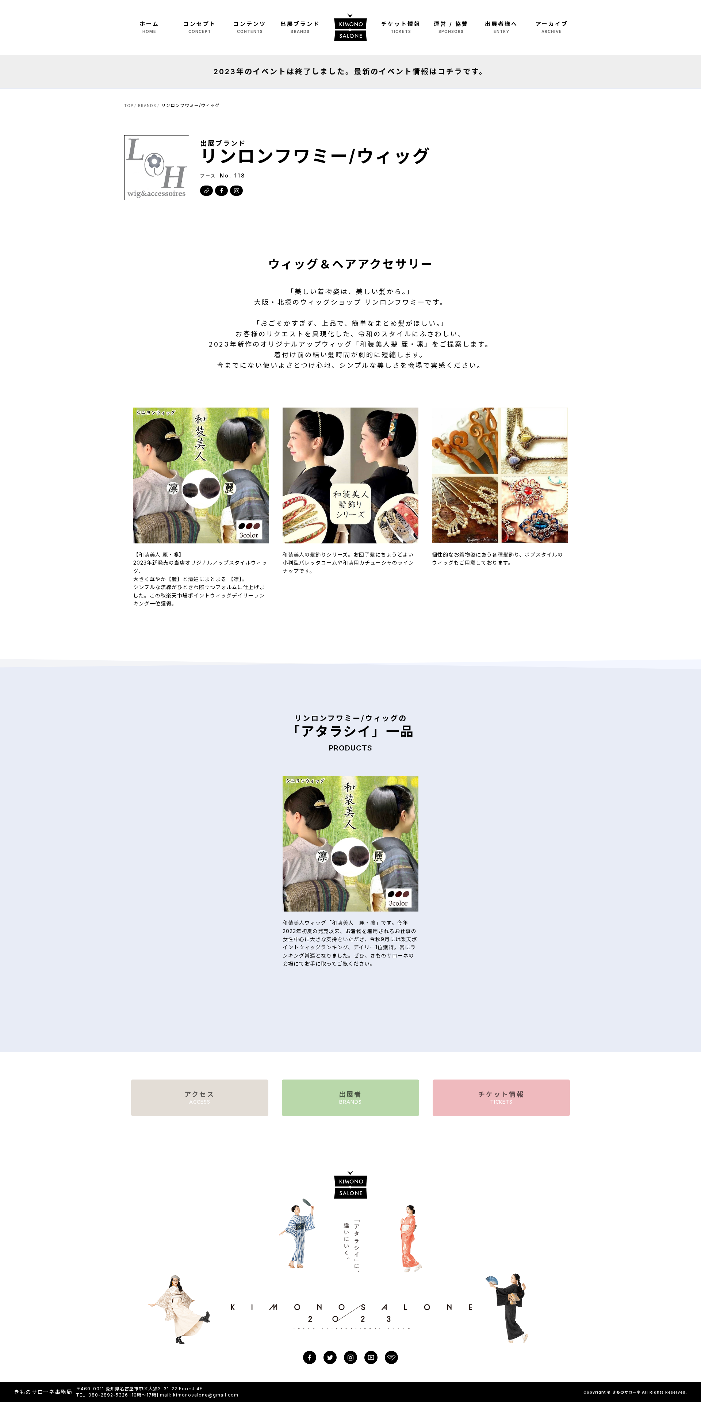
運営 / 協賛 (451, 27)
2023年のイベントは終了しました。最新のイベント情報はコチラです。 (350, 71)
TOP (128, 105)
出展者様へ (501, 27)
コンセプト (199, 27)
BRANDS (147, 105)
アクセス (199, 1097)
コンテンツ (249, 27)
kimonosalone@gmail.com (205, 1395)
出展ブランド (300, 27)
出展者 (350, 1097)
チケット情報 (401, 27)
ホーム (149, 27)
